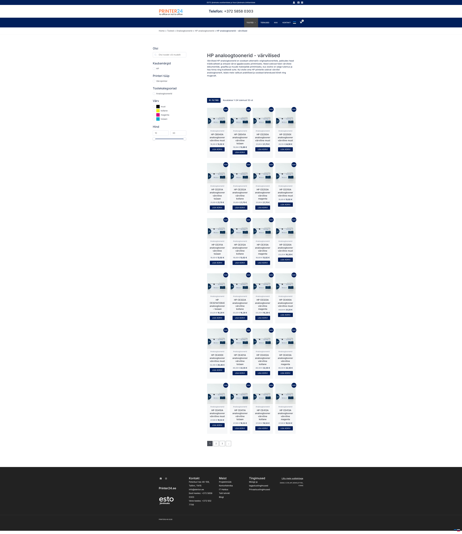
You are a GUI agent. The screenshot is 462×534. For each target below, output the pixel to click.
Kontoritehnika (226, 485)
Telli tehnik (224, 493)
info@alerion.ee (196, 489)
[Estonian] (294, 22)
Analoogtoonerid (164, 93)
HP (157, 68)
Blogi (221, 497)
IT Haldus (223, 489)
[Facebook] (298, 2)
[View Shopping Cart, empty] (301, 22)
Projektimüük (225, 482)
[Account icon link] (294, 2)
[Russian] (458, 530)
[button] (254, 23)
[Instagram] (302, 2)
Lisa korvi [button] (217, 149)
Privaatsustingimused (259, 489)
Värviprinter (161, 81)
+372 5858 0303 (238, 11)
